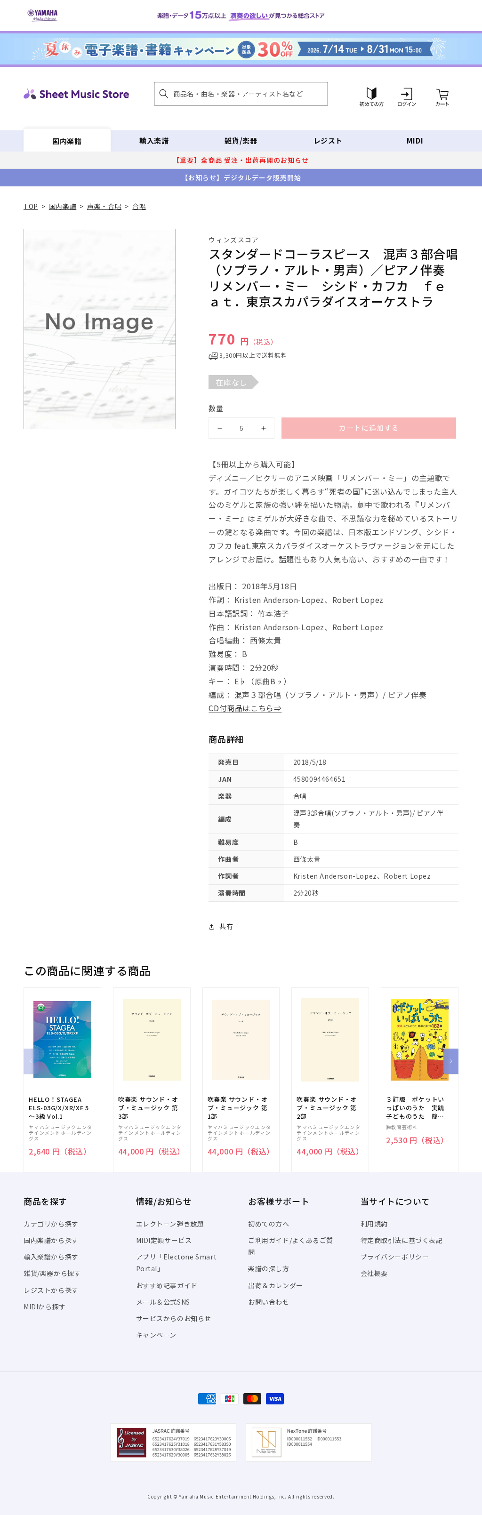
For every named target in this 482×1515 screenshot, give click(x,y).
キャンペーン (156, 1334)
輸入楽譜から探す (51, 1256)
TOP (31, 206)
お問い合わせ (268, 1302)
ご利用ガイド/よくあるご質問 (290, 1246)
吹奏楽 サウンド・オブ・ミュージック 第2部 (327, 1108)
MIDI (415, 140)
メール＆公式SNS (163, 1302)
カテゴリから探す (51, 1223)
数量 (216, 408)
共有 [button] (226, 926)
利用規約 (374, 1223)
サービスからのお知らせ (174, 1318)
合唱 (139, 206)
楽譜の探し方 (268, 1268)
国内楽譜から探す (51, 1240)
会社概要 (374, 1273)
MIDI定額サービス (164, 1240)
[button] (241, 93)
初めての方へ (268, 1223)
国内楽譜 (66, 140)
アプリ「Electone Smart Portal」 (176, 1262)
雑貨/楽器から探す (52, 1273)
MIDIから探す (45, 1306)
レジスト (328, 140)
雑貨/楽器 (241, 140)
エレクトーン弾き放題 (170, 1223)
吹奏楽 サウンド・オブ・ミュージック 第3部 (148, 1108)
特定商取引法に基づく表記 (402, 1240)
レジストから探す (51, 1290)
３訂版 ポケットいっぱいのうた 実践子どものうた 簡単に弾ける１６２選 (415, 1108)
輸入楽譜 (154, 140)
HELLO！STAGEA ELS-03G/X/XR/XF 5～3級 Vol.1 (59, 1108)
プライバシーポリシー (395, 1256)
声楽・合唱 (104, 206)
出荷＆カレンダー (275, 1285)
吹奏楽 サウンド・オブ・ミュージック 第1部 (238, 1108)
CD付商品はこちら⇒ (245, 707)
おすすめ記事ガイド (167, 1285)
